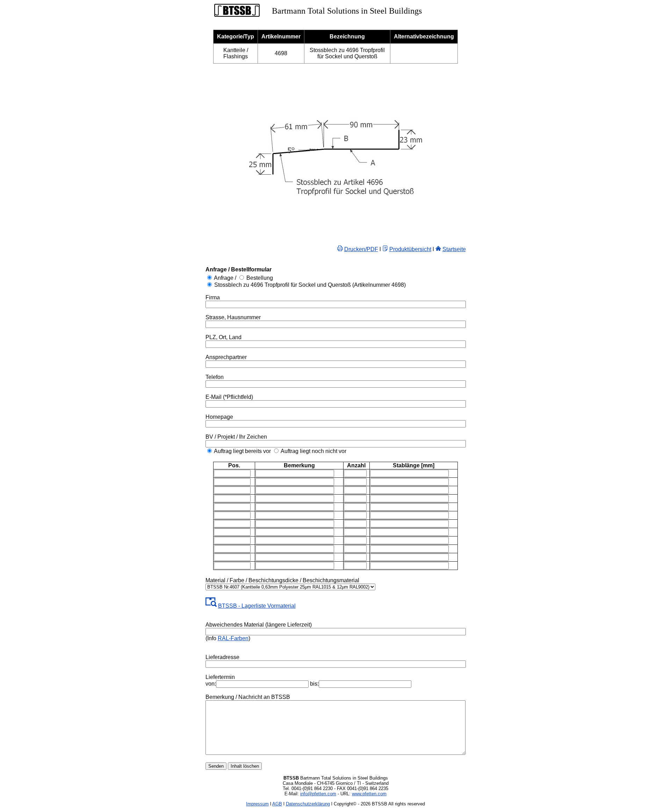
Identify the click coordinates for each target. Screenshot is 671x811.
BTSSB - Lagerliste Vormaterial (257, 606)
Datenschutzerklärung (308, 803)
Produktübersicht (410, 249)
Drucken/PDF (361, 249)
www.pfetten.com (369, 793)
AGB (277, 803)
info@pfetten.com (318, 793)
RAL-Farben (233, 638)
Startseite (454, 249)
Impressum (257, 803)
